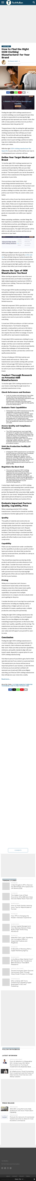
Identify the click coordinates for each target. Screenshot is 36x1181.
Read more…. (6, 679)
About (8, 1176)
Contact (14, 1176)
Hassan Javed (14, 61)
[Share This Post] (12, 92)
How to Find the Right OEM (19, 686)
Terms (28, 1176)
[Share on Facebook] (8, 92)
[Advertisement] (18, 24)
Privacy (21, 1176)
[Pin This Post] (20, 92)
